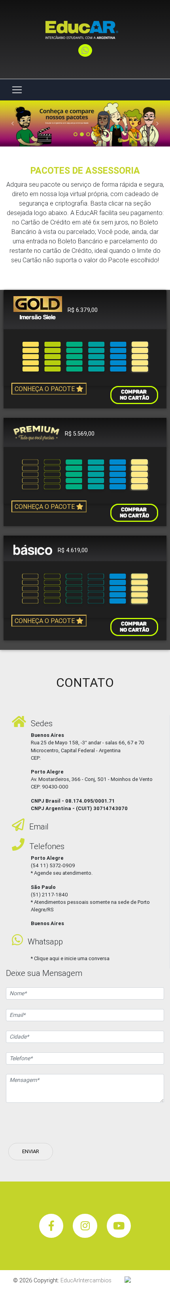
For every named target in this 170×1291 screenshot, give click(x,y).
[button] (13, 123)
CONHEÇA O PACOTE (45, 389)
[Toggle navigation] (17, 89)
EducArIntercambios (85, 1280)
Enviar (30, 1151)
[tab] (85, 309)
